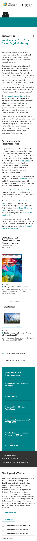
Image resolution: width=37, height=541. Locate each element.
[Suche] (11, 14)
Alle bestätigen (8, 519)
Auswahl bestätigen (10, 513)
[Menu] (5, 14)
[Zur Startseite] (10, 4)
